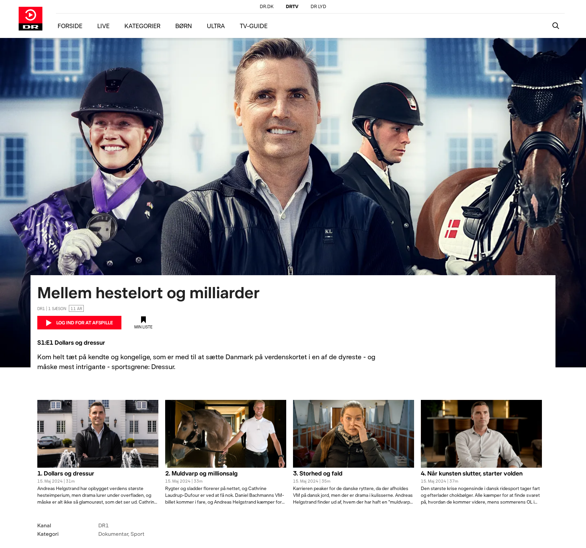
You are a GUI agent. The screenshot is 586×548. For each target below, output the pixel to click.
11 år (76, 308)
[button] (97, 477)
